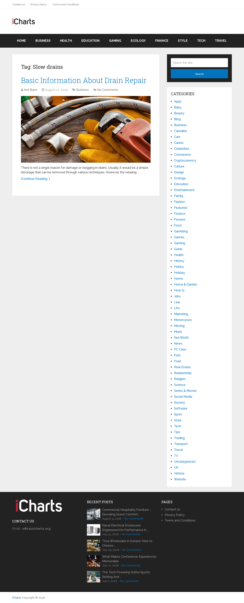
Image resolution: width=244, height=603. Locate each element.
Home (21, 40)
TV (176, 455)
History (179, 261)
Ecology (138, 40)
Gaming (115, 40)
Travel (221, 40)
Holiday (179, 272)
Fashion (179, 202)
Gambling (181, 231)
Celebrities (181, 148)
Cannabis (180, 131)
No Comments (107, 90)
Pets (177, 355)
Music (178, 331)
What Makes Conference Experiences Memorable (129, 559)
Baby (177, 107)
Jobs (177, 296)
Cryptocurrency (185, 160)
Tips (177, 432)
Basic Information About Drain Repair (84, 80)
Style (183, 40)
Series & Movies (185, 391)
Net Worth (181, 337)
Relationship (183, 373)
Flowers (179, 219)
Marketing (181, 314)
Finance (161, 40)
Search (199, 73)
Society (179, 402)
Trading (179, 438)
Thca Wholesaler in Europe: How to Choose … (127, 543)
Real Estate (182, 367)
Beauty (179, 113)
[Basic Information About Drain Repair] (86, 129)
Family (178, 196)
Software (180, 408)
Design (179, 172)
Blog (177, 119)
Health (66, 40)
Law (177, 302)
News (178, 343)
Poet (177, 361)
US (176, 467)
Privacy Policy (38, 4)
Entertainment (184, 190)
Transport (181, 444)
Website (180, 479)
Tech (201, 40)
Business (43, 40)
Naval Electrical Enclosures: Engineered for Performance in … (125, 528)
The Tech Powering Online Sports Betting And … (126, 574)
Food (177, 225)
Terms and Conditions (65, 4)
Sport (178, 414)
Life (177, 308)
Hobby (179, 267)
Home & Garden (185, 284)
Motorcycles (183, 320)
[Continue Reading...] (35, 179)
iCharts (16, 597)
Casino (179, 143)
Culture (179, 166)
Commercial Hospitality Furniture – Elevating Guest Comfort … (126, 512)
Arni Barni (30, 90)
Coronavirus (182, 154)
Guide (178, 249)
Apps (177, 101)
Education (90, 40)
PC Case (180, 349)
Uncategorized (184, 461)
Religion (179, 379)
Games (179, 237)
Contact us (18, 4)
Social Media (183, 396)
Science (179, 385)
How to (179, 290)
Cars (177, 137)
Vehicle (179, 473)
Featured (180, 208)
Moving (179, 326)
